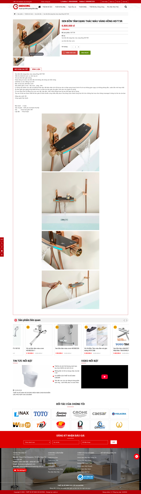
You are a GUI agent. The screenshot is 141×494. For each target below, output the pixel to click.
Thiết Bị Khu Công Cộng (55, 469)
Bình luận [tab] (36, 69)
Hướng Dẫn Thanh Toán (84, 463)
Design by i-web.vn (52, 492)
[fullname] (65, 442)
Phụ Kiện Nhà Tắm (54, 472)
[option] (36, 37)
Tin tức (118, 1)
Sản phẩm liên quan (29, 320)
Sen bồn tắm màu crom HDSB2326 (56, 348)
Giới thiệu (105, 1)
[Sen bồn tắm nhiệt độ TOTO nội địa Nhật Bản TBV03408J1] (114, 335)
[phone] (94, 442)
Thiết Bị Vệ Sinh (53, 457)
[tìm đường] (20, 470)
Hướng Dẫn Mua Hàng (84, 460)
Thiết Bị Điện (52, 466)
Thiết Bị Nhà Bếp (53, 460)
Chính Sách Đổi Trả (83, 472)
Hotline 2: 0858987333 (87, 1)
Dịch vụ (112, 1)
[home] (25, 6)
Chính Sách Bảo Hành (84, 469)
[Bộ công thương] (85, 477)
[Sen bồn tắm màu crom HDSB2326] (56, 335)
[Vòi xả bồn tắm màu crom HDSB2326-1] (27, 335)
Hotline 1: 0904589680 (70, 1)
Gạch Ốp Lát (52, 463)
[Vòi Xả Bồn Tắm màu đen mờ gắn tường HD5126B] (85, 335)
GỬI (113, 442)
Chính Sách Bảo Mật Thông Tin (86, 457)
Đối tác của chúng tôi (70, 404)
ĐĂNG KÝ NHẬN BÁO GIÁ (70, 435)
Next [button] (126, 320)
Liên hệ (124, 1)
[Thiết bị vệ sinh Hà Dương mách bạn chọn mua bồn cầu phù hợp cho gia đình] (32, 376)
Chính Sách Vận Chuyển (84, 466)
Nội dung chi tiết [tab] (21, 69)
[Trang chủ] (39, 7)
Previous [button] (124, 320)
